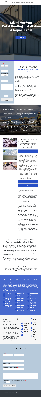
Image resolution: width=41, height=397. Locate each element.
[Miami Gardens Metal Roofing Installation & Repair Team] (6, 2)
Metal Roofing (8, 293)
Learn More (21, 37)
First (1, 67)
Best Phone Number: (5, 73)
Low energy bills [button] (25, 185)
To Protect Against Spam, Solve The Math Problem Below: (6, 92)
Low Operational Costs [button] (27, 151)
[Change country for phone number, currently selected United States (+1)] (2, 75)
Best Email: (3, 69)
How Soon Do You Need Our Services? (6, 78)
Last (5, 67)
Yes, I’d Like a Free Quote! (7, 99)
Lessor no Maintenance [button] (27, 182)
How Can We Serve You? (6, 83)
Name (2, 63)
